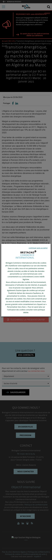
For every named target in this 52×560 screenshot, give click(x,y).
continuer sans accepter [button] (38, 248)
